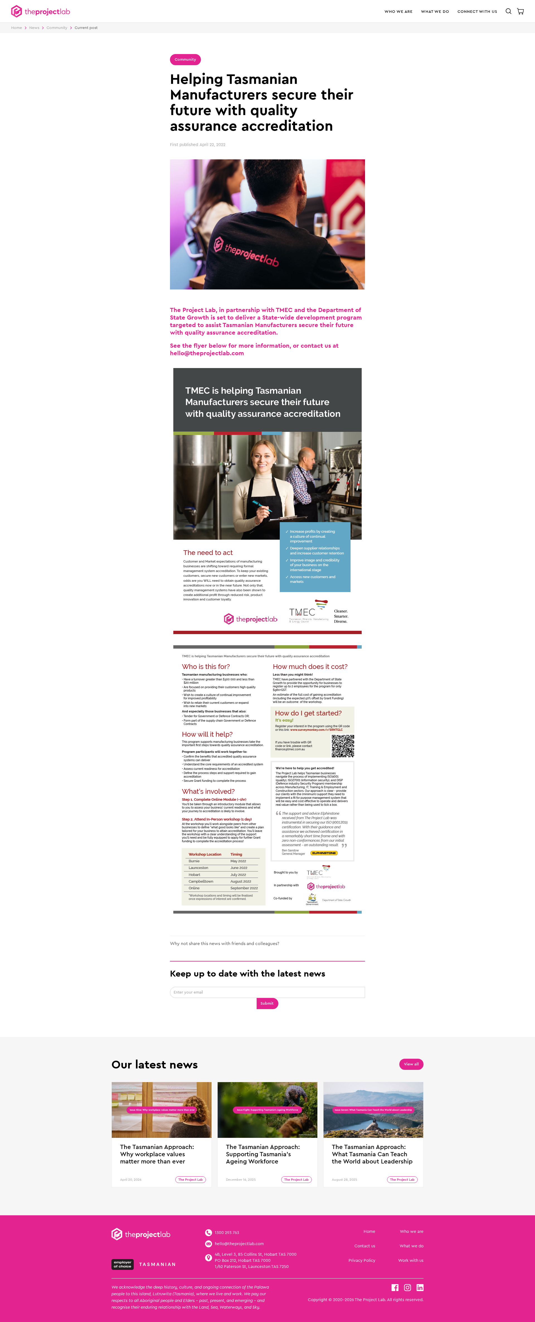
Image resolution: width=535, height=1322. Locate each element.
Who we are (412, 1232)
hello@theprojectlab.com (239, 1244)
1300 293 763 (227, 1233)
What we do (412, 1246)
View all (411, 1064)
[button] (398, 14)
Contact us (364, 1246)
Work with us (411, 1260)
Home (16, 28)
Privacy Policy (362, 1260)
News (34, 28)
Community (57, 28)
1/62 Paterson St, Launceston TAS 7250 (252, 1267)
